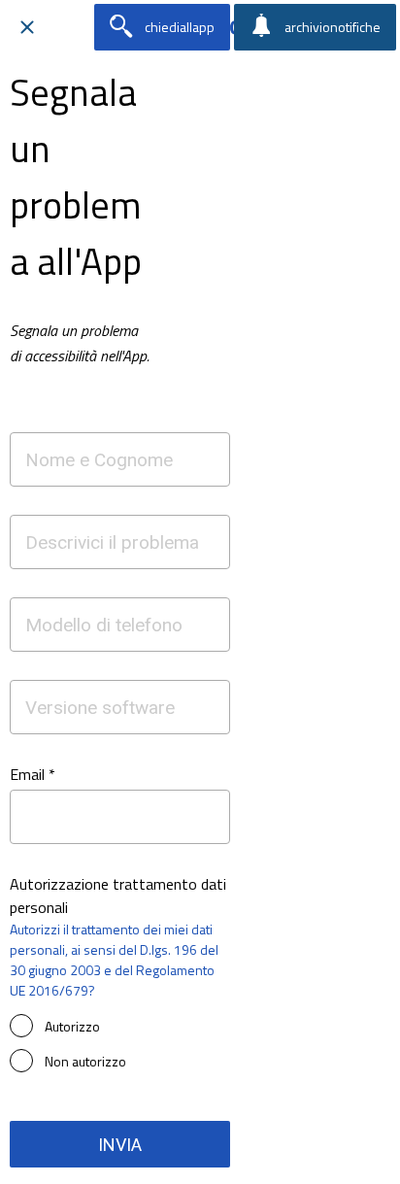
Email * (32, 774)
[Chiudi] (27, 27)
